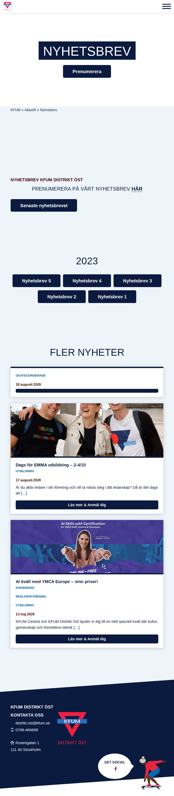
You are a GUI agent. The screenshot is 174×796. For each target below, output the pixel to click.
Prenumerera (87, 71)
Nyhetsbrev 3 (137, 280)
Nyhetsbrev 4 (87, 280)
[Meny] (166, 6)
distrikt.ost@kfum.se (32, 723)
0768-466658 (26, 730)
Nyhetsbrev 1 (112, 296)
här (137, 189)
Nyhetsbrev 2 (61, 296)
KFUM (15, 110)
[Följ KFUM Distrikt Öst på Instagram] (113, 769)
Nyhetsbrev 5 (36, 280)
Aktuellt (30, 110)
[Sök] (156, 6)
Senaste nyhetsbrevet (43, 205)
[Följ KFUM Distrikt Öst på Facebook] (116, 769)
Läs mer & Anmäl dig (87, 505)
